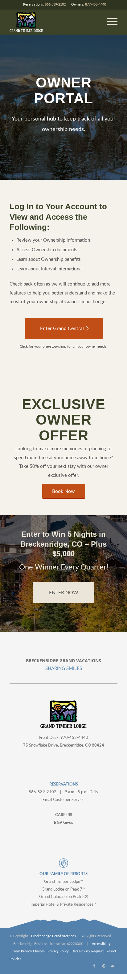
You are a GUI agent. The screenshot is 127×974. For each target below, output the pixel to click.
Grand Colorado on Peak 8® (63, 897)
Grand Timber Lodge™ (63, 882)
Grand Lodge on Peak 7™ (63, 889)
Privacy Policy (58, 951)
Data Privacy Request (88, 951)
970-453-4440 (74, 738)
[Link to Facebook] (94, 966)
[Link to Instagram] (103, 966)
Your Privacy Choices (29, 951)
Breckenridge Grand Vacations (53, 936)
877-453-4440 (95, 4)
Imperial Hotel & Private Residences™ (63, 905)
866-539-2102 (55, 4)
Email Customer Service (63, 800)
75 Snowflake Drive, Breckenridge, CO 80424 (63, 745)
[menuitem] (108, 22)
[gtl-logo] (53, 22)
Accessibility (101, 944)
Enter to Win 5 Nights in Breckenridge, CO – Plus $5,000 (63, 543)
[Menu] (108, 22)
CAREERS (63, 815)
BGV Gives (63, 823)
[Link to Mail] (112, 966)
